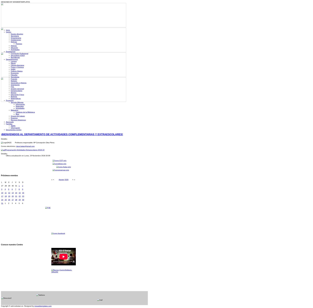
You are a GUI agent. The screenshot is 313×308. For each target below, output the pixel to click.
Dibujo (13, 63)
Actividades (15, 50)
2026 (66, 180)
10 (2, 193)
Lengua (14, 61)
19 (9, 196)
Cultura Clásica (16, 71)
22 (20, 196)
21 (16, 196)
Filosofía (14, 75)
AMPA (13, 126)
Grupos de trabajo (18, 116)
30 (23, 200)
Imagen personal (17, 89)
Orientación (15, 85)
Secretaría (15, 36)
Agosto (61, 180)
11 (6, 193)
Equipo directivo (17, 34)
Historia (14, 46)
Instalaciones (16, 40)
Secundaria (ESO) (18, 55)
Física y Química (17, 67)
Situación (14, 48)
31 (2, 203)
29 (20, 200)
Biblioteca (14, 110)
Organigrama (16, 38)
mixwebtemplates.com (43, 306)
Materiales (20, 106)
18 (6, 196)
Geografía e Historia (18, 83)
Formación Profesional (19, 53)
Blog (17, 114)
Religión (14, 81)
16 (23, 193)
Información (20, 104)
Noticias (14, 42)
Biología (14, 96)
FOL (12, 87)
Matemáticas (16, 98)
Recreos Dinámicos (18, 120)
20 (13, 196)
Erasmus (14, 118)
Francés (14, 79)
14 (16, 193)
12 (9, 193)
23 (23, 196)
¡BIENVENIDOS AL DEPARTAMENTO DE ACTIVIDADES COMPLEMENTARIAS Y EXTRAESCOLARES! (62, 134)
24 (2, 200)
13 (13, 193)
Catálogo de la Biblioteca (25, 112)
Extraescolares (16, 91)
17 (2, 196)
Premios (19, 44)
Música (13, 93)
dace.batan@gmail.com (25, 146)
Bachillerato (15, 57)
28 (16, 200)
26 (9, 200)
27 (13, 200)
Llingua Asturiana (17, 65)
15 (20, 193)
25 (6, 200)
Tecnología (15, 77)
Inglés (13, 69)
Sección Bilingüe (17, 102)
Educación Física (17, 95)
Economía (15, 73)
